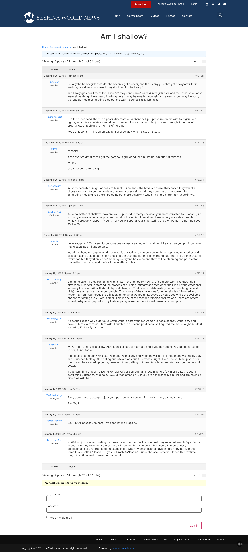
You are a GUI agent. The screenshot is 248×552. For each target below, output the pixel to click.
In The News (203, 539)
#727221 (199, 414)
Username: (53, 494)
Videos (155, 16)
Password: (53, 506)
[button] (220, 15)
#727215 (199, 205)
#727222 (199, 434)
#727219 (199, 338)
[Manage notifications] (239, 544)
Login (194, 4)
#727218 (199, 312)
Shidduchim (65, 47)
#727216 (199, 235)
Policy (220, 539)
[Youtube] (224, 4)
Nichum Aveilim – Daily (171, 4)
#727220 (199, 389)
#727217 (199, 273)
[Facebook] (207, 4)
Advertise (130, 539)
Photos (170, 16)
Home (116, 16)
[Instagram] (213, 4)
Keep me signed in (61, 517)
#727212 (199, 110)
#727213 (199, 142)
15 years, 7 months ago (114, 53)
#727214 (199, 179)
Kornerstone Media (123, 548)
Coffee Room (135, 16)
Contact (187, 16)
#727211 (199, 75)
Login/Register (182, 539)
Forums (54, 47)
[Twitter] (218, 4)
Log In (194, 525)
